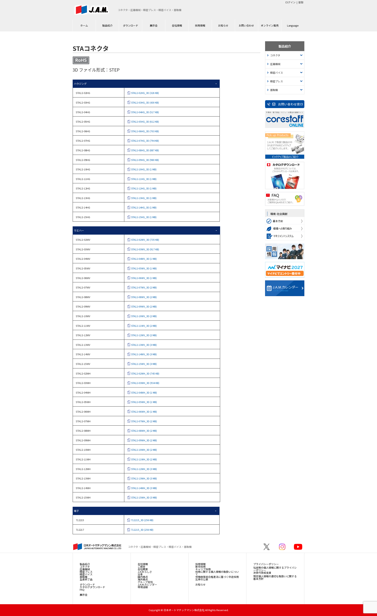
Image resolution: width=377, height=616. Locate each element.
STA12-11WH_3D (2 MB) (144, 459)
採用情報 (200, 25)
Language (293, 25)
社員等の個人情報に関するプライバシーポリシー (275, 569)
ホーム (84, 25)
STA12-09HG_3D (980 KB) (145, 160)
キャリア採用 (203, 569)
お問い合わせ (246, 25)
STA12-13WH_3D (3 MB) (144, 478)
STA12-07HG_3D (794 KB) (145, 140)
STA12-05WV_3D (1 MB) (144, 268)
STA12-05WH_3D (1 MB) (144, 402)
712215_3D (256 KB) (142, 520)
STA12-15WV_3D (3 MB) (144, 363)
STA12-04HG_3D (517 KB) (145, 112)
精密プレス (276, 81)
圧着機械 (275, 64)
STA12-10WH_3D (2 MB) (144, 449)
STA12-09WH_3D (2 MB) (144, 440)
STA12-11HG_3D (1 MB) (143, 179)
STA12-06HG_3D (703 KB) (145, 131)
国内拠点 (143, 577)
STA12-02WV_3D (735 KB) (145, 239)
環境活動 (143, 587)
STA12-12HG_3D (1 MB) (143, 188)
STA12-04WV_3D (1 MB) (144, 258)
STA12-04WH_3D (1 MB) (144, 392)
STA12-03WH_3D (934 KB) (145, 383)
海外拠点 (143, 579)
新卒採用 (200, 566)
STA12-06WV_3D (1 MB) (144, 278)
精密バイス (276, 72)
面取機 (274, 90)
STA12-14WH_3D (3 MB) (144, 488)
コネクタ (275, 55)
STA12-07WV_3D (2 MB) (144, 287)
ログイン (290, 2)
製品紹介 (107, 25)
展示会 (153, 25)
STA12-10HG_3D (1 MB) (143, 169)
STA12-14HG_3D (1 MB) (143, 207)
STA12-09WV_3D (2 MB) (144, 306)
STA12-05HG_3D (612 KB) (145, 121)
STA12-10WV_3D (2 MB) (144, 316)
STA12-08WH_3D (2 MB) (144, 430)
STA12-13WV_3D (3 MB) (144, 344)
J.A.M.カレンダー (147, 584)
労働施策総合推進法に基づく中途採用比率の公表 (217, 578)
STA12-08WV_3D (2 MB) (144, 297)
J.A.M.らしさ (145, 572)
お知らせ (223, 25)
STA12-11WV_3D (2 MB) (144, 325)
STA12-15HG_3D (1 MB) (143, 217)
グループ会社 (145, 582)
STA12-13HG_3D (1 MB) (143, 198)
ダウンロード (130, 25)
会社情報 (177, 25)
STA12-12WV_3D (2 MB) (144, 335)
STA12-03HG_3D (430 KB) (145, 102)
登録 (300, 2)
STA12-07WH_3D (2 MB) (144, 421)
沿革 (140, 574)
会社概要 (143, 569)
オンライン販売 (270, 25)
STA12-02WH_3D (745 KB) (145, 373)
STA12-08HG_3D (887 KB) (145, 150)
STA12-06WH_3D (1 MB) (144, 411)
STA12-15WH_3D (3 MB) (144, 497)
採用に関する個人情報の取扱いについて (217, 573)
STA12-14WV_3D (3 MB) (144, 354)
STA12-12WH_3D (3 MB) (144, 469)
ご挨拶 (141, 566)
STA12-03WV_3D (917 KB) (145, 249)
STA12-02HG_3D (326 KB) (145, 93)
